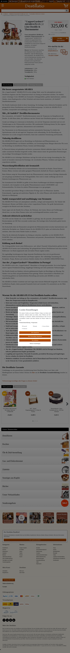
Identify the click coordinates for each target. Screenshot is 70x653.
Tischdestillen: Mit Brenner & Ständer (37, 13)
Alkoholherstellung (7, 556)
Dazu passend (7, 386)
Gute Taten (22, 572)
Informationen (57, 544)
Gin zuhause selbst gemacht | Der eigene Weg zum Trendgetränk (10, 410)
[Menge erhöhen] (51, 38)
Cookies (38, 553)
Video (54, 555)
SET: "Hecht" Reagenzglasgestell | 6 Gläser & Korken (33, 410)
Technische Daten (20, 85)
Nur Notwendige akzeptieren (35, 336)
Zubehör (4, 553)
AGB (37, 562)
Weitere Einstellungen (35, 343)
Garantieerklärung (40, 560)
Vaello (20, 553)
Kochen (4, 549)
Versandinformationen (41, 549)
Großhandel (56, 560)
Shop (54, 547)
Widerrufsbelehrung (41, 556)
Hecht (20, 556)
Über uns (21, 570)
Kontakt (38, 547)
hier (33, 372)
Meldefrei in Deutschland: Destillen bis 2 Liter (18, 13)
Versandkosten (63, 32)
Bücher (4, 555)
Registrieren (5, 572)
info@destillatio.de (53, 50)
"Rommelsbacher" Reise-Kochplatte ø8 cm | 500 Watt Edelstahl (56, 410)
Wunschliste (52, 34)
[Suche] (67, 10)
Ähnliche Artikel (20, 386)
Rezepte (55, 553)
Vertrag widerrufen (9, 580)
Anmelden (5, 570)
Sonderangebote (6, 562)
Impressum (38, 563)
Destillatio (22, 567)
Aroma (54, 549)
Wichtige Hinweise (35, 85)
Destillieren (6, 13)
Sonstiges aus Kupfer (7, 560)
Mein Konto (6, 567)
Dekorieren (5, 551)
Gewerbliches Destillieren (59, 558)
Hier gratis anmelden (35, 540)
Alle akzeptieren (35, 332)
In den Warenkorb (61, 39)
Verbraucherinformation (41, 555)
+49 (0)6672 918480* (53, 55)
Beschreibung (7, 85)
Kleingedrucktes (41, 544)
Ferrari (21, 555)
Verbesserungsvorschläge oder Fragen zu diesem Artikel (19, 381)
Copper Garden (23, 547)
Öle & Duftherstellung (7, 558)
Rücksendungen (40, 558)
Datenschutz (39, 551)
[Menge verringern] (51, 40)
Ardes (20, 551)
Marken (21, 544)
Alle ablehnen (35, 340)
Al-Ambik (21, 549)
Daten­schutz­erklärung (25, 322)
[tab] (8, 84)
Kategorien (6, 544)
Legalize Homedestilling (58, 556)
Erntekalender (56, 551)
